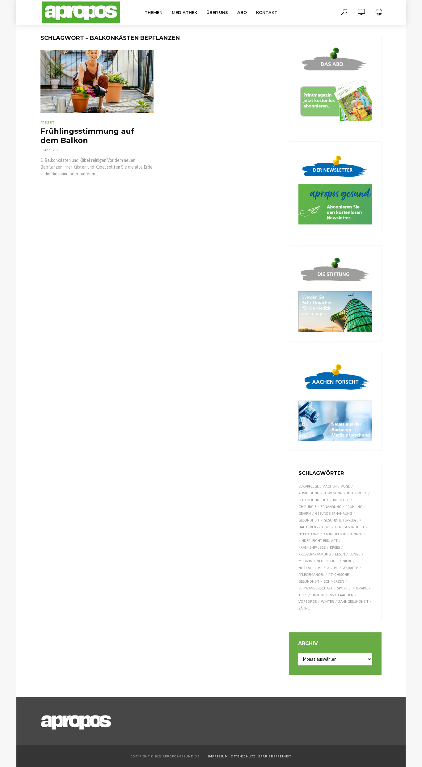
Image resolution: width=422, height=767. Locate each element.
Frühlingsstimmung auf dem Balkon (87, 136)
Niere (347, 561)
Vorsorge (307, 601)
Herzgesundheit (350, 527)
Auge (345, 486)
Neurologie (327, 561)
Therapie (360, 588)
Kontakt (266, 12)
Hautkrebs (308, 527)
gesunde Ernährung (333, 513)
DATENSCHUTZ (243, 756)
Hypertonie (308, 534)
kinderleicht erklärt (318, 541)
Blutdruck (357, 493)
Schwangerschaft (315, 588)
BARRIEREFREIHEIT (274, 756)
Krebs (335, 547)
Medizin (305, 561)
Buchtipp (341, 500)
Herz (326, 527)
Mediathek (184, 12)
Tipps (302, 595)
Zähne (304, 608)
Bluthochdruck (313, 500)
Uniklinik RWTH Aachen (332, 595)
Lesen (340, 554)
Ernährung (331, 507)
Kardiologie (334, 534)
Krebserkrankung (314, 554)
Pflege (324, 568)
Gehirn (304, 513)
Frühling (354, 507)
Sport (342, 588)
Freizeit (47, 122)
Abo (242, 12)
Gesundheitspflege (341, 520)
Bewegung (333, 493)
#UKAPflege (308, 486)
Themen (153, 12)
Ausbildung (308, 493)
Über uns (217, 12)
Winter (327, 601)
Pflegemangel (311, 574)
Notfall (306, 568)
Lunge (355, 554)
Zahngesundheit (353, 601)
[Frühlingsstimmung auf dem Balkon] (97, 81)
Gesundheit (308, 520)
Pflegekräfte (346, 568)
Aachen (330, 486)
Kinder (356, 534)
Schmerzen (334, 581)
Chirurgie (307, 507)
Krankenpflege (312, 547)
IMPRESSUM (218, 756)
